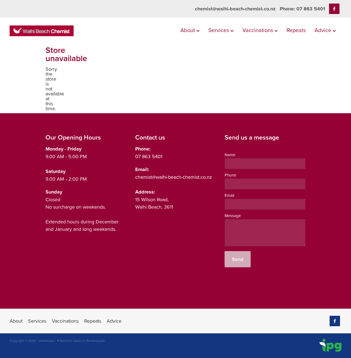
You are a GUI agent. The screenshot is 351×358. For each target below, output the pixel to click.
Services (219, 30)
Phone (230, 175)
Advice (324, 30)
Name (230, 155)
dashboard (46, 340)
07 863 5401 (148, 156)
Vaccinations (258, 30)
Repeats (296, 30)
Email (229, 195)
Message (233, 216)
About (188, 30)
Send (237, 259)
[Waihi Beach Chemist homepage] (43, 30)
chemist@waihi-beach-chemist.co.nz (235, 8)
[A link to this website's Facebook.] (334, 9)
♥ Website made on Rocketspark (81, 340)
